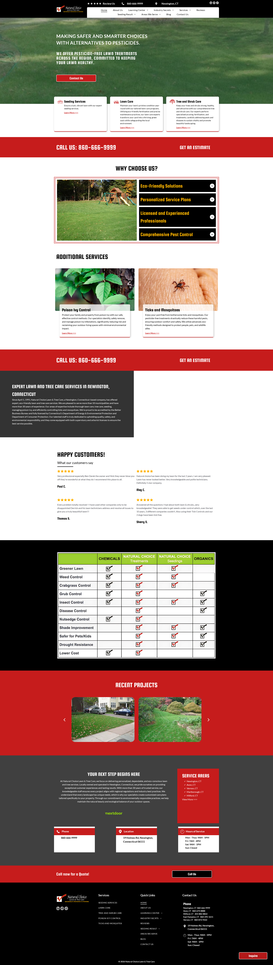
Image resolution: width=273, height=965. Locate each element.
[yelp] (214, 3)
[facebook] (211, 3)
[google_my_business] (217, 3)
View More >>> (189, 799)
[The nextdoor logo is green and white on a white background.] (113, 813)
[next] (208, 719)
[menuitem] (104, 10)
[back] (64, 719)
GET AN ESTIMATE (195, 147)
